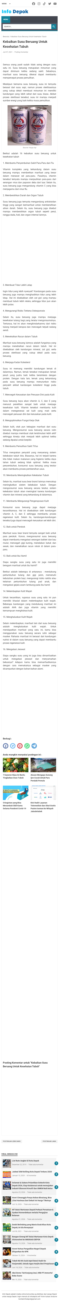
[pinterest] (20, 746)
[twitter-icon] (49, 4)
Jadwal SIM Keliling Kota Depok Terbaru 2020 (32, 1172)
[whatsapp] (27, 746)
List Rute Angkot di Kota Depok (25, 1161)
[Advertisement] (29, 250)
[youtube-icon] (55, 4)
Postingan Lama (49, 1141)
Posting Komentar (21, 52)
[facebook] (5, 746)
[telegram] (34, 746)
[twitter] (13, 746)
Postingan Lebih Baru (11, 1141)
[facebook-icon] (33, 4)
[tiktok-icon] (44, 4)
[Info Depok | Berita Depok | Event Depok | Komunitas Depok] (15, 11)
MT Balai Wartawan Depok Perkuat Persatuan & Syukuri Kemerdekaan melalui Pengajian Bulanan (32, 1213)
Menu (5, 19)
